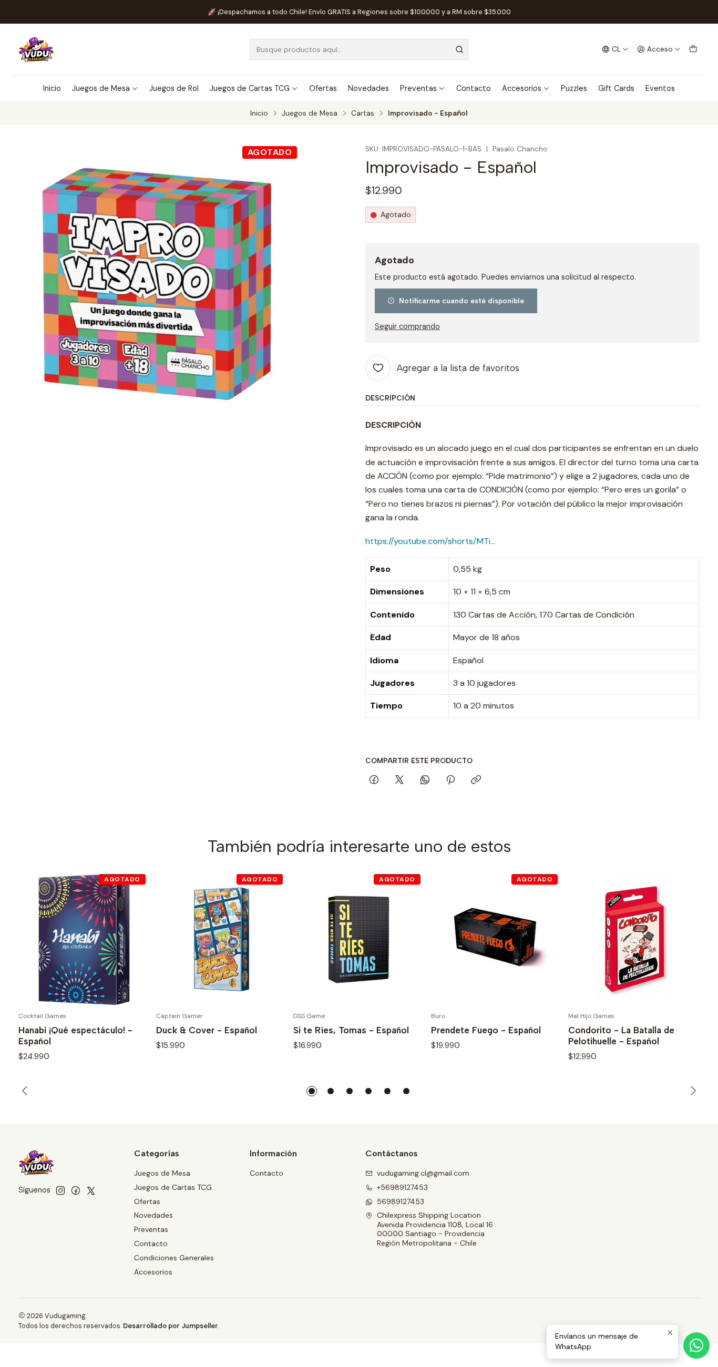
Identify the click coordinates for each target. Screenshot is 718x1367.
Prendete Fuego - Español (486, 1030)
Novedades (368, 88)
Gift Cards (616, 88)
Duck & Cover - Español (206, 1030)
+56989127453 (402, 1187)
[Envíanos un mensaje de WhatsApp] (696, 1345)
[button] (311, 1091)
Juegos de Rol (174, 88)
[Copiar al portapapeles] (476, 780)
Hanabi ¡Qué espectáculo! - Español (75, 1035)
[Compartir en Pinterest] (450, 780)
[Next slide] (692, 1091)
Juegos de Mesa (101, 88)
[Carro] (693, 49)
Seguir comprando (407, 326)
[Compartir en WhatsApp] (425, 780)
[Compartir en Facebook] (374, 780)
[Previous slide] (26, 1091)
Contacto (473, 88)
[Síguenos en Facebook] (75, 1190)
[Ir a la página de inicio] (36, 49)
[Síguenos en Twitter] (91, 1190)
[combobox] (359, 49)
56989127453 (400, 1201)
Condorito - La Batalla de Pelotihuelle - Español (621, 1035)
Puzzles (574, 88)
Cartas (362, 113)
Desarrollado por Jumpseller (170, 1325)
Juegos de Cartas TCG (250, 88)
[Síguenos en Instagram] (60, 1190)
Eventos (660, 88)
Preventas (418, 88)
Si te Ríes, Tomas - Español (351, 1030)
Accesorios (521, 88)
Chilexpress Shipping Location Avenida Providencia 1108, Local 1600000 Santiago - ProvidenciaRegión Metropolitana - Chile (435, 1229)
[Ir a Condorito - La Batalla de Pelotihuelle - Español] (634, 939)
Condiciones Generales (174, 1257)
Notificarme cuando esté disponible (461, 300)
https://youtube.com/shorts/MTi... (430, 541)
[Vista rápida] (130, 939)
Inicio (52, 88)
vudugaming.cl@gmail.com (423, 1173)
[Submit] (459, 49)
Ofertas (323, 88)
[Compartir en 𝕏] (399, 780)
